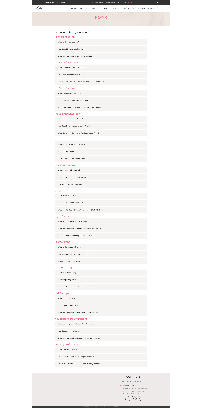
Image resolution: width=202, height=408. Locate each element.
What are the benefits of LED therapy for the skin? (78, 312)
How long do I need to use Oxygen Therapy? (76, 357)
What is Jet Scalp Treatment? (70, 93)
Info (106, 8)
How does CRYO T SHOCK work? (70, 203)
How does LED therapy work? (69, 305)
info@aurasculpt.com (128, 385)
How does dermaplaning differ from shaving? (76, 287)
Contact (116, 8)
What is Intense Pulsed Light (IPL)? (71, 144)
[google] (160, 2)
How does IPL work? (66, 151)
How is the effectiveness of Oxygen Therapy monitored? (80, 364)
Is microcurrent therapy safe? (70, 261)
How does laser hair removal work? (72, 177)
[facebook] (153, 2)
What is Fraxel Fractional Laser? (70, 119)
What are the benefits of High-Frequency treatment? (79, 228)
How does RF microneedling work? (71, 49)
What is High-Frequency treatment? (72, 221)
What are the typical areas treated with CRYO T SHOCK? (80, 210)
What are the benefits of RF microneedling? (75, 56)
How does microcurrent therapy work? (73, 254)
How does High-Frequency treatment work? (76, 235)
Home (73, 8)
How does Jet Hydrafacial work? (71, 75)
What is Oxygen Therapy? (68, 349)
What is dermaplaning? (67, 273)
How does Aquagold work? (68, 331)
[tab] (101, 42)
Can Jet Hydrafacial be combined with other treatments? (81, 82)
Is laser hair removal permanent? (71, 184)
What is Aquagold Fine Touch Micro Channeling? (77, 324)
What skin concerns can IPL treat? (72, 159)
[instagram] (138, 398)
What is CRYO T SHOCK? (67, 196)
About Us (84, 8)
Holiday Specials (146, 8)
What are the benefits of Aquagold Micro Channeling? (79, 338)
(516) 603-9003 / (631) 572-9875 (56, 2)
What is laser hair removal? (69, 170)
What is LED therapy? (66, 298)
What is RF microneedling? (68, 42)
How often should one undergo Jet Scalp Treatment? (79, 107)
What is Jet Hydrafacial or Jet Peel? (72, 67)
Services (96, 8)
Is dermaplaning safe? (67, 280)
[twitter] (157, 2)
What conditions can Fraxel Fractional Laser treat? (78, 133)
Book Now (129, 8)
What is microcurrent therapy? (70, 247)
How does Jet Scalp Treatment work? (73, 100)
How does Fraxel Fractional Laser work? (74, 126)
